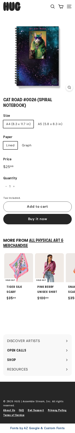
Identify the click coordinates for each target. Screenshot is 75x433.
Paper (7, 137)
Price (7, 159)
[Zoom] (69, 87)
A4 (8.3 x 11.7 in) (18, 124)
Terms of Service (13, 415)
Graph (27, 145)
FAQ (21, 410)
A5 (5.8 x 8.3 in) (50, 124)
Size (6, 116)
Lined (10, 145)
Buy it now (37, 219)
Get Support (36, 410)
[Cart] (60, 6)
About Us (9, 410)
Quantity (10, 178)
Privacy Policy (57, 410)
